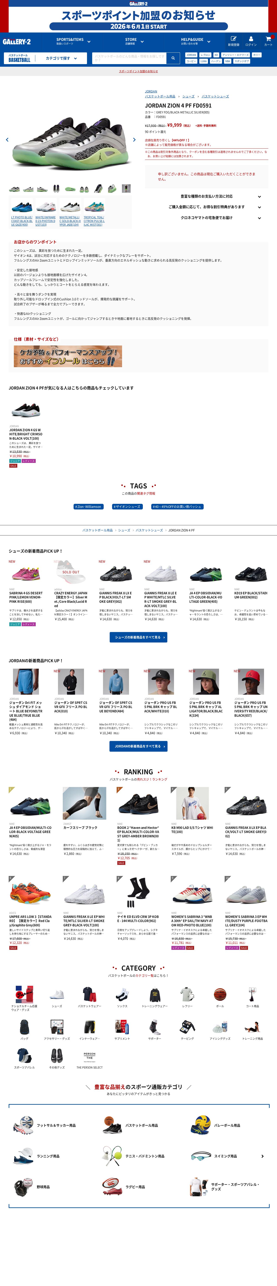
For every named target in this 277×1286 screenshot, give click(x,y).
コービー (191, 61)
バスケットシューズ (215, 96)
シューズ (188, 96)
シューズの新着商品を (138, 637)
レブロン (205, 55)
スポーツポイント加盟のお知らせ (138, 71)
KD (216, 55)
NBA (227, 61)
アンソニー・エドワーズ (235, 55)
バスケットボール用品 (160, 96)
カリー (256, 55)
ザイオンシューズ (128, 506)
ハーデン (216, 61)
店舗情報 (131, 41)
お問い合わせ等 (192, 41)
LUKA (204, 61)
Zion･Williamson (89, 506)
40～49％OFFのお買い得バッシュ (178, 506)
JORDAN (191, 55)
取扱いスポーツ (70, 41)
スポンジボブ (242, 61)
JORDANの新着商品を (138, 746)
